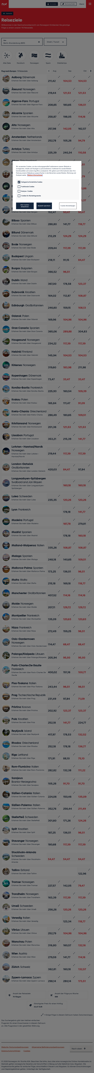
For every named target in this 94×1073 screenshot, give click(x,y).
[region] (47, 186)
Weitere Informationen (34, 175)
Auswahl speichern (44, 206)
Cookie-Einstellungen (68, 206)
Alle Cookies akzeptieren (25, 205)
